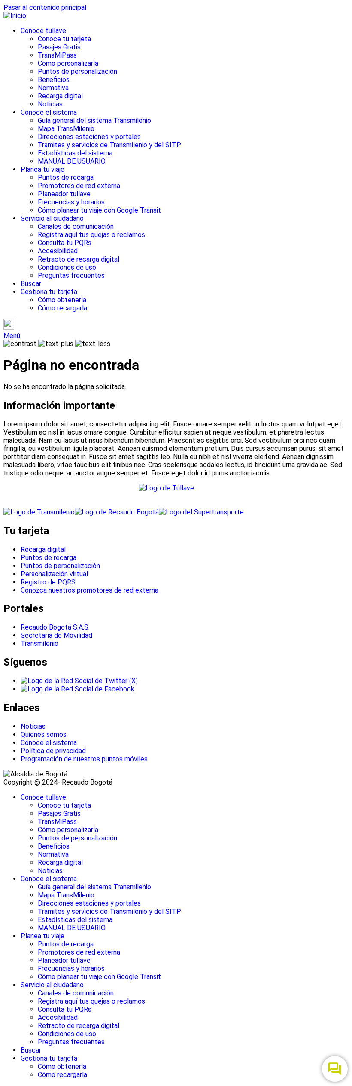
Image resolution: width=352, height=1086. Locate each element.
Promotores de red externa (79, 186)
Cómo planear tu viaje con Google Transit (99, 210)
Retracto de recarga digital (78, 259)
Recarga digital (60, 96)
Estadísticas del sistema (75, 153)
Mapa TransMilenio (66, 129)
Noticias (50, 104)
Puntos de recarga (66, 177)
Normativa (53, 88)
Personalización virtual (54, 574)
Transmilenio (39, 643)
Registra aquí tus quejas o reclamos (91, 235)
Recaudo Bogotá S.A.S (54, 627)
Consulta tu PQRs (64, 243)
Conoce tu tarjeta (64, 39)
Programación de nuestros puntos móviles (84, 759)
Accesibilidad (58, 251)
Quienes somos (44, 734)
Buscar (31, 284)
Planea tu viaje (42, 169)
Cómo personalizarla (68, 63)
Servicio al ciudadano (52, 218)
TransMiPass (57, 55)
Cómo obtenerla (62, 300)
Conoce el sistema (49, 112)
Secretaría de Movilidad (56, 635)
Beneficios (54, 80)
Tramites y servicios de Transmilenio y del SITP (109, 145)
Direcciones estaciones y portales (89, 137)
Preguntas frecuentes (71, 275)
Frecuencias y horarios (71, 202)
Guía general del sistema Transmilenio (94, 120)
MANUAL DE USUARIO (72, 161)
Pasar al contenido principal (44, 7)
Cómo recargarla (62, 308)
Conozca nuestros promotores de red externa (89, 590)
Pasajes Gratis (59, 47)
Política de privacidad (53, 751)
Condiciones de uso (67, 267)
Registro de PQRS (48, 582)
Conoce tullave (43, 31)
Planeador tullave (64, 194)
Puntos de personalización (77, 71)
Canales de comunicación (76, 226)
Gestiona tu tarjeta (49, 292)
